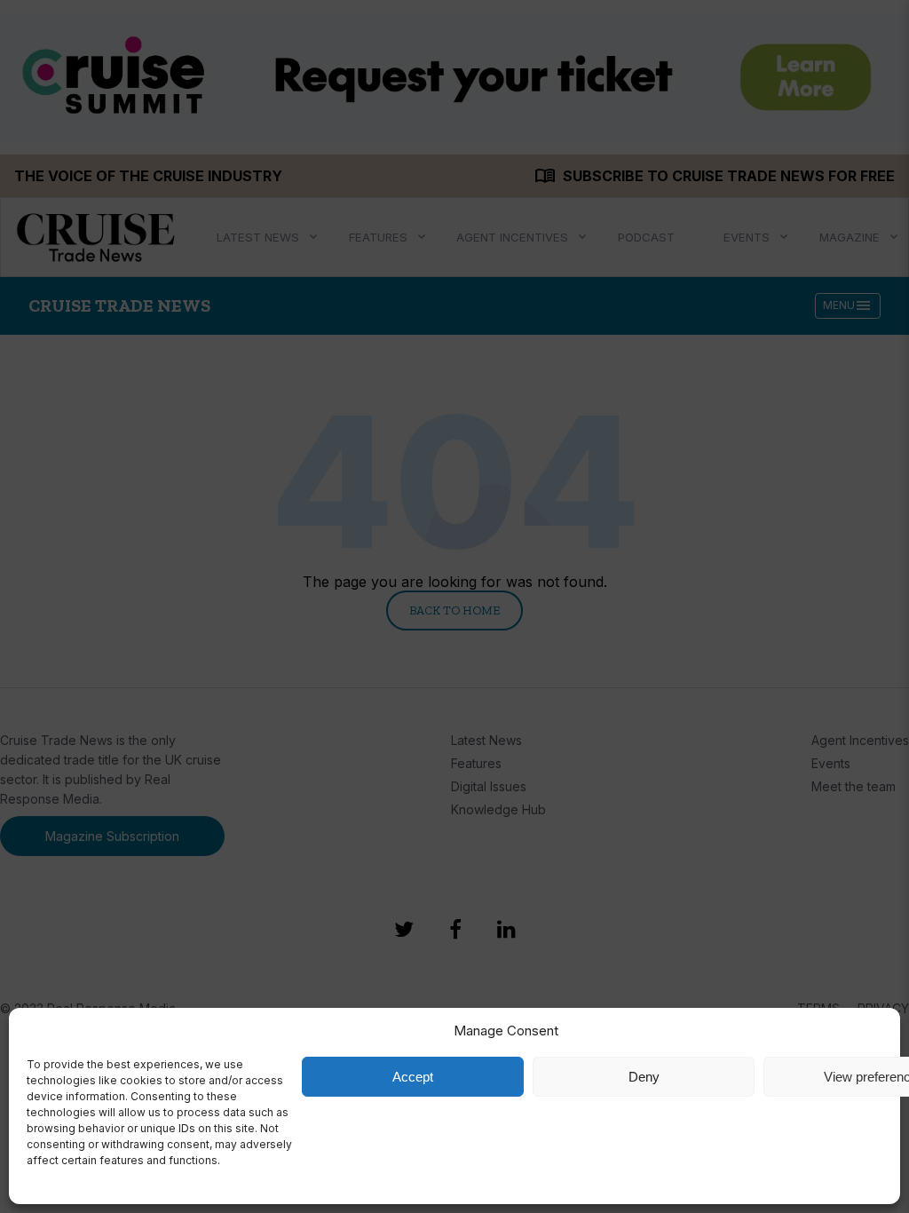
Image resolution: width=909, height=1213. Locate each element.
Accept (412, 1076)
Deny (644, 1076)
